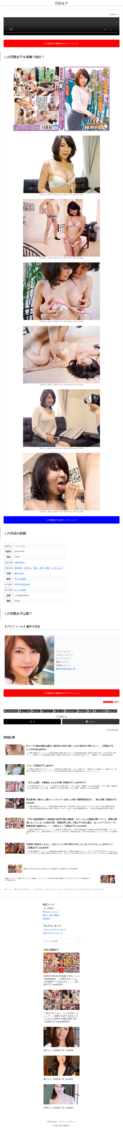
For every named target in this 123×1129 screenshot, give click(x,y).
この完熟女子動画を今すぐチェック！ (61, 43)
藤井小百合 (19, 573)
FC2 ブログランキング (52, 932)
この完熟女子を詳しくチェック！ (61, 519)
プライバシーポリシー (67, 1121)
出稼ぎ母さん (20, 562)
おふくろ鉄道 (20, 589)
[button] (90, 721)
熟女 (35, 567)
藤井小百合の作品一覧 (65, 668)
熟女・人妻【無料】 (51, 915)
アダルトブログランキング (54, 929)
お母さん (28, 567)
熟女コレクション (50, 911)
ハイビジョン (56, 567)
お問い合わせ (52, 1121)
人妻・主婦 (44, 567)
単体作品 (18, 567)
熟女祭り (47, 918)
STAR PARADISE (22, 584)
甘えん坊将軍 (20, 578)
